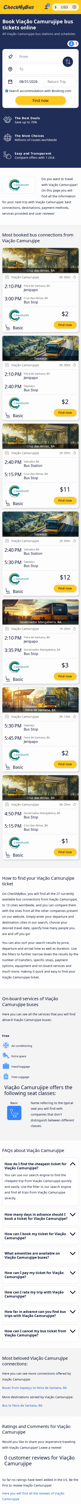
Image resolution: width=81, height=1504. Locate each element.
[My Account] (46, 6)
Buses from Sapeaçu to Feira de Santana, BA (34, 1388)
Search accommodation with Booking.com (40, 91)
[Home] (21, 7)
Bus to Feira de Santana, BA (22, 1405)
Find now (65, 325)
